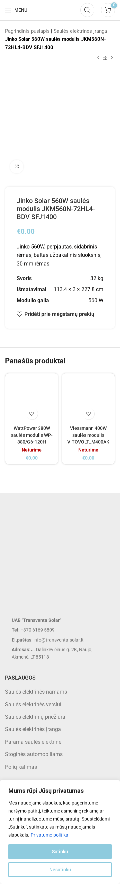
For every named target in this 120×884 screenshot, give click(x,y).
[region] (60, 832)
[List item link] (60, 630)
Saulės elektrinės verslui (33, 704)
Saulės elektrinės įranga (80, 31)
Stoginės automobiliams (34, 754)
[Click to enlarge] (16, 166)
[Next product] (111, 58)
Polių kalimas (21, 767)
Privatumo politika (49, 835)
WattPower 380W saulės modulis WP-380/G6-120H (32, 435)
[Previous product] (98, 58)
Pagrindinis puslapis (27, 31)
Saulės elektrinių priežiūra (35, 717)
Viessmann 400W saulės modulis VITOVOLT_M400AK (88, 435)
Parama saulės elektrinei (34, 742)
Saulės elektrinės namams (36, 692)
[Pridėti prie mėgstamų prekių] (32, 413)
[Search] (87, 10)
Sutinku (60, 851)
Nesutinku (60, 869)
